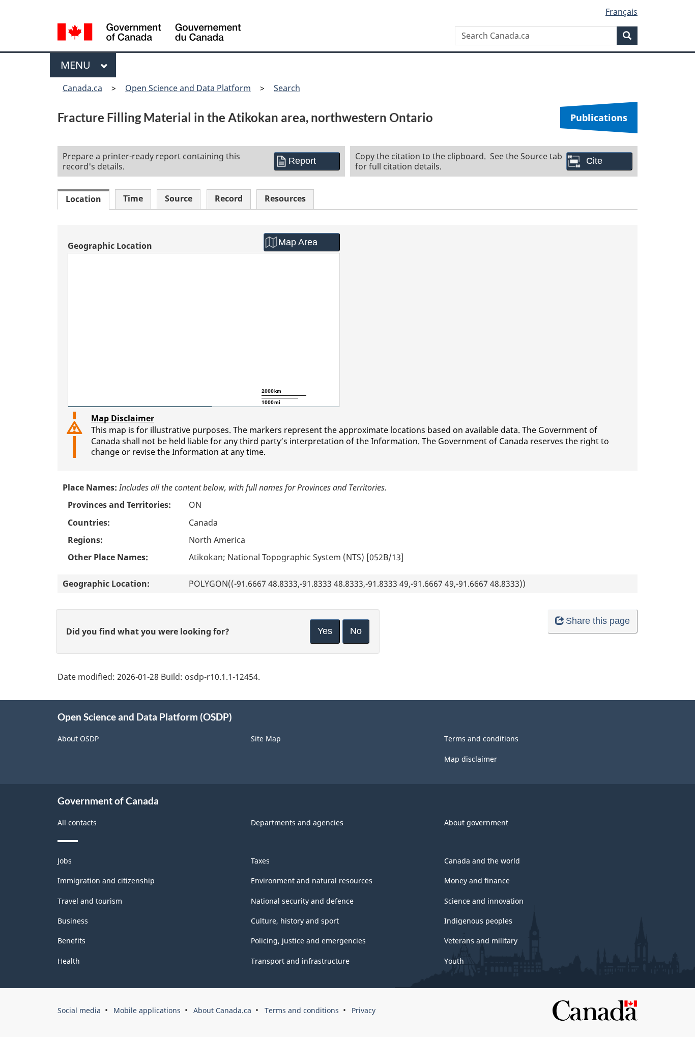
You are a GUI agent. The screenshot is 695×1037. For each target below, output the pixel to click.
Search (287, 88)
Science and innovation (484, 901)
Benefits (71, 940)
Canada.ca (82, 88)
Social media (79, 1010)
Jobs (64, 861)
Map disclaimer (470, 759)
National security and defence (302, 901)
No (356, 631)
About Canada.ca (222, 1010)
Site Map (266, 738)
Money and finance (477, 880)
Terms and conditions (481, 738)
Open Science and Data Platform (188, 88)
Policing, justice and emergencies (308, 940)
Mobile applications (147, 1010)
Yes (324, 631)
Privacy (363, 1010)
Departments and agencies (297, 822)
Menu (78, 65)
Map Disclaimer (122, 418)
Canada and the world (482, 861)
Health (68, 961)
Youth (454, 961)
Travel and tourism (89, 901)
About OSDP (78, 738)
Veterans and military (480, 940)
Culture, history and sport (295, 921)
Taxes (260, 861)
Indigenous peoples (478, 921)
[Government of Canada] (149, 33)
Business (72, 921)
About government (476, 822)
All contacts (77, 822)
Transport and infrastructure (300, 961)
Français (621, 11)
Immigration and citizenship (106, 880)
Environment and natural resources (311, 880)
